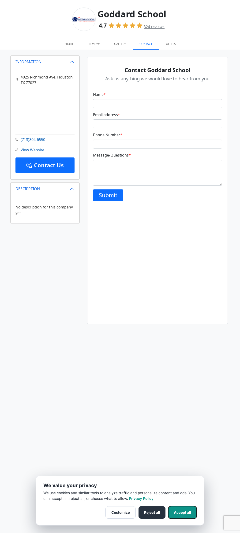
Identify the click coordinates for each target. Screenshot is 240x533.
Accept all (182, 512)
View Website (32, 150)
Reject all (152, 512)
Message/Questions (112, 155)
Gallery (120, 44)
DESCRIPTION (27, 188)
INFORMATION (28, 61)
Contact (145, 44)
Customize (120, 512)
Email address (106, 114)
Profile (69, 44)
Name (99, 94)
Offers (171, 44)
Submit (108, 195)
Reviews (95, 44)
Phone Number (107, 134)
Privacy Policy (141, 498)
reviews (154, 26)
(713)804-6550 (33, 139)
